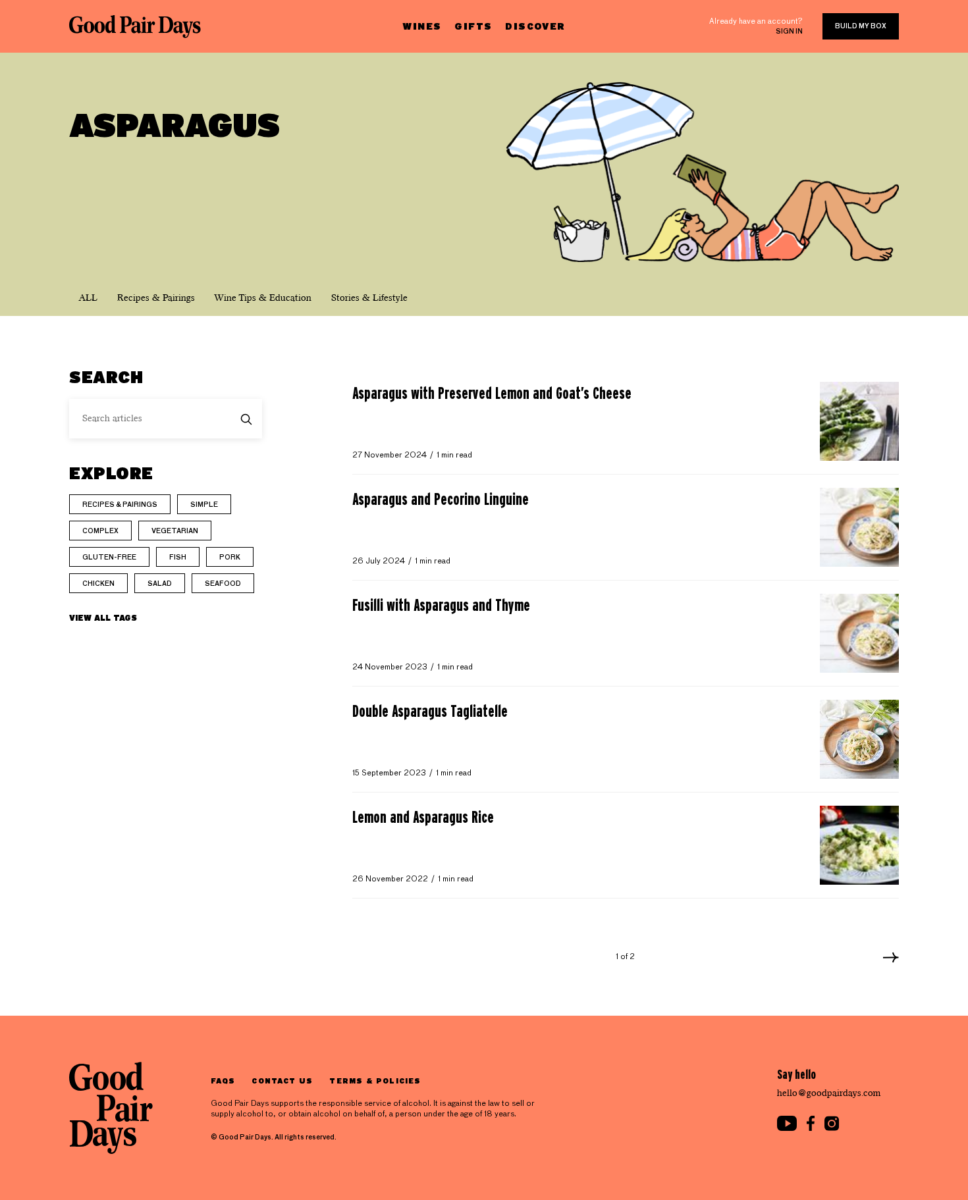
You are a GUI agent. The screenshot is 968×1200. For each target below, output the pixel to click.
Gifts (473, 26)
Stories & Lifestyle (369, 297)
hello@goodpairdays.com (829, 1093)
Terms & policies (375, 1080)
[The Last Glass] (135, 26)
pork (229, 557)
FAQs (223, 1080)
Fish (177, 557)
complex (100, 531)
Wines (421, 26)
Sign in (789, 31)
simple (204, 505)
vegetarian (174, 531)
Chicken (98, 584)
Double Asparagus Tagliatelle (430, 711)
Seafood (223, 584)
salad (160, 584)
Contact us (282, 1080)
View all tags (103, 617)
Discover (535, 26)
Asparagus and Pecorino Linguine (440, 499)
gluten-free (109, 557)
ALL (88, 297)
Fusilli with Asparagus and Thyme (441, 605)
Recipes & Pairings (156, 297)
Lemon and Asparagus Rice (423, 817)
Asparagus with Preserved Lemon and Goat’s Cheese (492, 393)
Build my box (860, 26)
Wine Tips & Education (263, 297)
